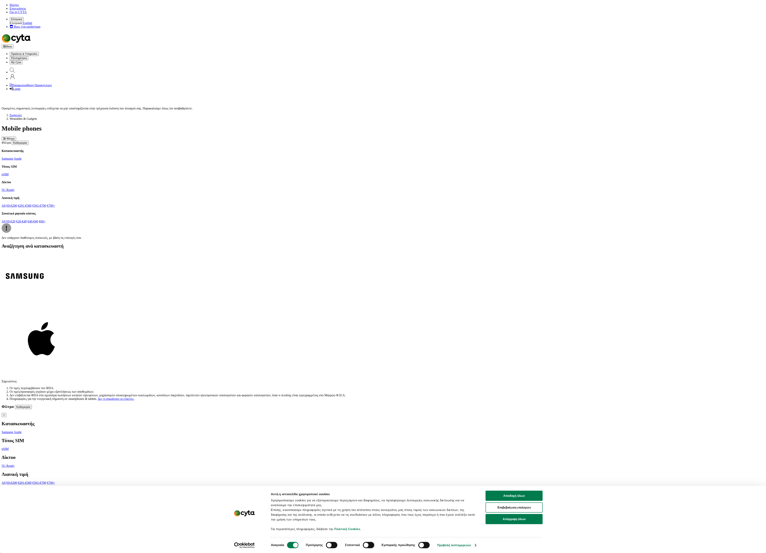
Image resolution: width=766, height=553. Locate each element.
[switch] (331, 545)
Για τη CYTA (18, 12)
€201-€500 (25, 205)
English (27, 23)
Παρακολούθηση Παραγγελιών (32, 85)
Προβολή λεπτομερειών (454, 545)
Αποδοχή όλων (514, 495)
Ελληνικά (16, 19)
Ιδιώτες (14, 5)
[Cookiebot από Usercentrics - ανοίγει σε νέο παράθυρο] (244, 545)
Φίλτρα (10, 138)
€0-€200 (11, 205)
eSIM (5, 174)
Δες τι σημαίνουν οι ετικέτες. (116, 398)
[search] (12, 72)
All (4, 205)
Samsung (7, 158)
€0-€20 (10, 221)
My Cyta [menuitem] (16, 62)
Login (16, 89)
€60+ (42, 221)
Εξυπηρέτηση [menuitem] (19, 58)
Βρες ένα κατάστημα (26, 26)
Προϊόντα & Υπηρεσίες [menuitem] (24, 53)
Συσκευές (16, 115)
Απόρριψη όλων (514, 519)
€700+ (51, 205)
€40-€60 (33, 221)
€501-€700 (39, 205)
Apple (18, 158)
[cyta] (17, 42)
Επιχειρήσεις (18, 8)
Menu (9, 46)
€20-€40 (21, 221)
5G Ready (8, 190)
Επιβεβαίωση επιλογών (514, 507)
